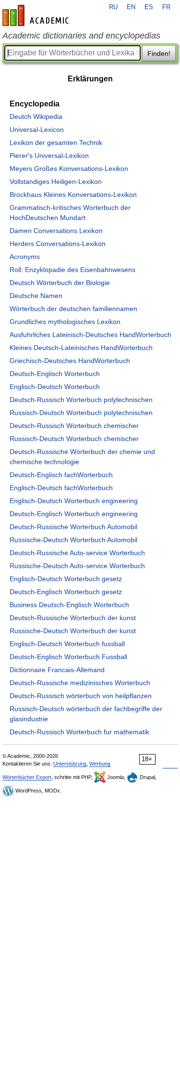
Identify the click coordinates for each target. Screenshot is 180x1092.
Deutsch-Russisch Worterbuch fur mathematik (79, 732)
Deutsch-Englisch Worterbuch (55, 373)
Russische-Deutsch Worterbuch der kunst (73, 631)
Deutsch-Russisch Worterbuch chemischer (74, 425)
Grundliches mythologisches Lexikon (65, 321)
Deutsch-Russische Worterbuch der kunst (73, 618)
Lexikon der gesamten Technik (56, 142)
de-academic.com (37, 15)
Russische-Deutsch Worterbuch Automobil (73, 540)
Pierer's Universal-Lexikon (49, 155)
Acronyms (25, 256)
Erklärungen (90, 79)
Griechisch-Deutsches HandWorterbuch (70, 360)
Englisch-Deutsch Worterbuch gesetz (66, 579)
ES (148, 7)
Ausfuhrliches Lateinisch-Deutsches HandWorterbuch (90, 334)
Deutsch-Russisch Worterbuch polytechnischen (81, 399)
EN (131, 7)
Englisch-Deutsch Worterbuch (55, 386)
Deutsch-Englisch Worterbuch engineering (74, 514)
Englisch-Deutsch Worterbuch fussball (67, 644)
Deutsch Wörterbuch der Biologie (60, 282)
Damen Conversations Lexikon (56, 230)
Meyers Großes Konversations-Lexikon (69, 168)
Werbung (99, 764)
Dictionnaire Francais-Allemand (57, 670)
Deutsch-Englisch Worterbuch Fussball (68, 657)
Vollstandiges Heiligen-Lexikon (56, 181)
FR (166, 7)
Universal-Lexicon (37, 129)
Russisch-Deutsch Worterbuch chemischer (74, 438)
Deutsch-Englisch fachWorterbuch (61, 475)
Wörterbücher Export (26, 777)
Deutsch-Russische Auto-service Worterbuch (77, 553)
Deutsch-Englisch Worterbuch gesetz (66, 592)
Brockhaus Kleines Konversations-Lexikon (73, 194)
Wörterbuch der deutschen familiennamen (73, 308)
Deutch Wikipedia (36, 116)
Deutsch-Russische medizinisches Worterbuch (80, 683)
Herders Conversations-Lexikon (58, 243)
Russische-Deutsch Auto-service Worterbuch (77, 566)
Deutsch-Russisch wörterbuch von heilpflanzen (81, 696)
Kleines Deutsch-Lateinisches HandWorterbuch (81, 347)
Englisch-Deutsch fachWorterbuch (61, 488)
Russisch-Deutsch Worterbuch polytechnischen (81, 412)
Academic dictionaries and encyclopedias (81, 35)
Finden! (158, 53)
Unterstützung (69, 764)
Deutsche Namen (36, 295)
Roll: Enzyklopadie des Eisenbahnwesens (72, 269)
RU (113, 7)
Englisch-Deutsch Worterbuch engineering (74, 501)
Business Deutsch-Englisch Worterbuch (69, 605)
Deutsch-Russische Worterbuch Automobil (73, 527)
